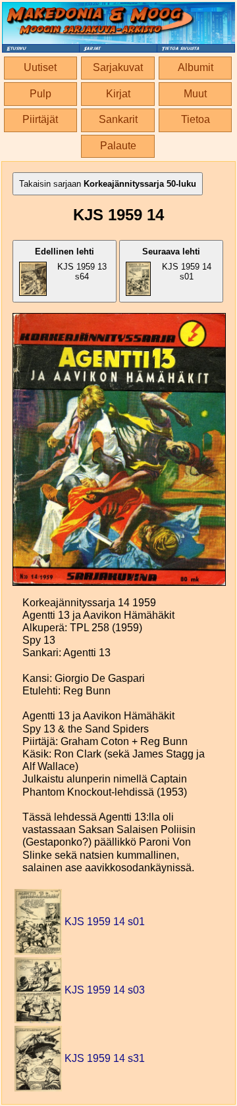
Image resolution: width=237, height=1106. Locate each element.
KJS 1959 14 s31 (105, 1058)
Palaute (118, 145)
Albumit (195, 67)
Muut (195, 93)
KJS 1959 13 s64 (71, 264)
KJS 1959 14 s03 (105, 990)
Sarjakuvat (118, 67)
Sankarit (118, 119)
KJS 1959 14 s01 (177, 264)
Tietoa (195, 119)
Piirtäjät (40, 119)
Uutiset (40, 67)
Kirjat (118, 93)
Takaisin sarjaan (107, 184)
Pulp (40, 93)
